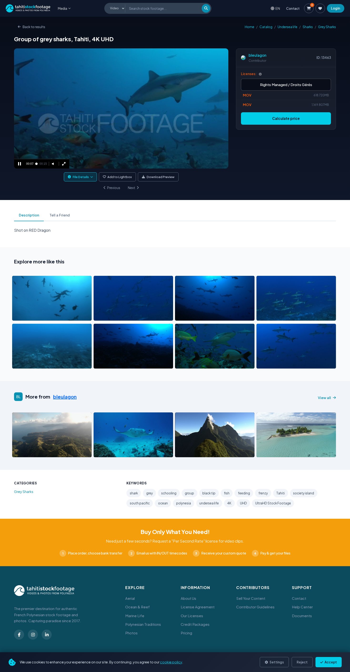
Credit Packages (195, 624)
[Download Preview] (36, 315)
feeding (244, 493)
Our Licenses (192, 615)
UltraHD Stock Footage (273, 503)
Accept (330, 662)
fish (227, 493)
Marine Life (134, 615)
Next (131, 188)
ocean (163, 503)
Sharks (308, 27)
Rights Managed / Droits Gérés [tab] (286, 84)
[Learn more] (260, 74)
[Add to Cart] (19, 315)
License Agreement (198, 607)
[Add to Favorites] (28, 315)
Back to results (34, 27)
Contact (293, 8)
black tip (208, 493)
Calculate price (286, 118)
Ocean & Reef (137, 607)
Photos (131, 633)
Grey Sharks (327, 27)
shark (134, 493)
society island (303, 493)
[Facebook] (19, 635)
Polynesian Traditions (143, 624)
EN (277, 8)
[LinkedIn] (47, 635)
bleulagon (257, 55)
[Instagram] (33, 635)
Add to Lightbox (119, 177)
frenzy (263, 493)
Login (335, 8)
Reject (302, 662)
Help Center (302, 607)
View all (324, 397)
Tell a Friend (60, 215)
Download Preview (161, 177)
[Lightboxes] (320, 8)
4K (229, 503)
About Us (188, 598)
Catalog (266, 27)
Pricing (186, 633)
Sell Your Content (250, 598)
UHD (243, 503)
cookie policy (171, 662)
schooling (168, 493)
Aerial (130, 598)
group (189, 493)
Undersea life (287, 27)
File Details (81, 177)
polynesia (183, 503)
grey (149, 493)
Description (29, 215)
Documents (302, 615)
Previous (113, 188)
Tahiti (280, 493)
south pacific (140, 503)
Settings (276, 662)
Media (62, 8)
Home (249, 27)
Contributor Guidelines (255, 607)
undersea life (209, 503)
